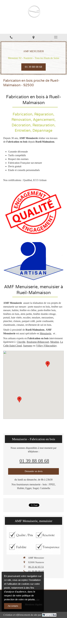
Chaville (21, 342)
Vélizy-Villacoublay (46, 345)
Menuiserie (45, 333)
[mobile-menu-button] (56, 37)
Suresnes (27, 345)
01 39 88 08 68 (34, 460)
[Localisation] (33, 37)
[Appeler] (11, 37)
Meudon (54, 342)
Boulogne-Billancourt (38, 342)
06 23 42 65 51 (36, 567)
